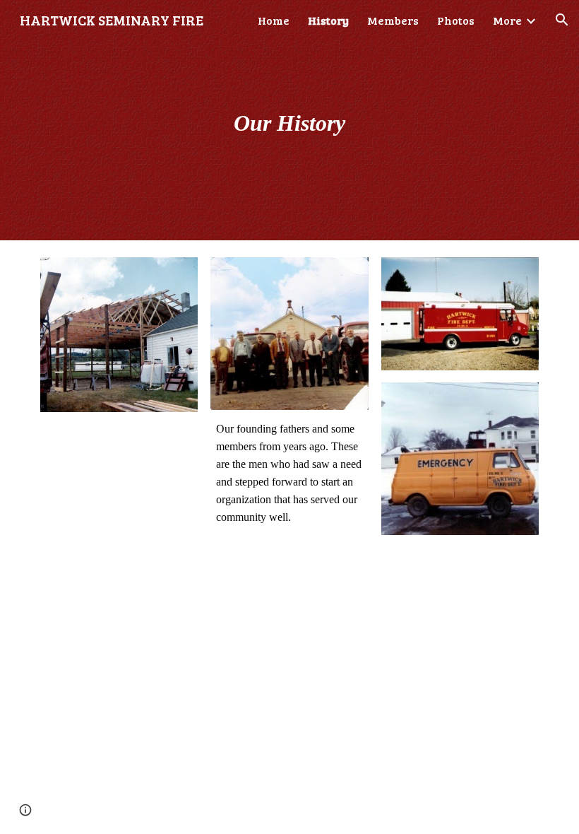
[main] (290, 120)
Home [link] (274, 20)
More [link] (507, 20)
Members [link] (393, 20)
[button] (562, 20)
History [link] (328, 20)
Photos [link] (455, 20)
